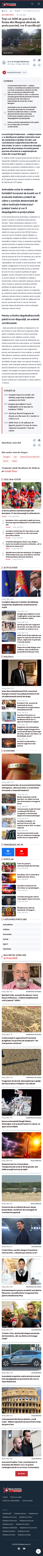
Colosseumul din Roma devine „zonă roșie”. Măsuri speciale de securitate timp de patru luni (21, 1422)
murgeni (6, 457)
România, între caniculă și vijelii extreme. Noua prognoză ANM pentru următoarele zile (23, 522)
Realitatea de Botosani (27, 1521)
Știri (11, 11)
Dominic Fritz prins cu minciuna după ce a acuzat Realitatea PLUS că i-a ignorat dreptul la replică (28, 718)
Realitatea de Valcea (25, 1517)
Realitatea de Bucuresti (10, 1521)
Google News (11, 471)
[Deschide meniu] (38, 4)
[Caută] (32, 4)
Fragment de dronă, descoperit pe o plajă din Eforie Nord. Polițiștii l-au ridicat (21, 1082)
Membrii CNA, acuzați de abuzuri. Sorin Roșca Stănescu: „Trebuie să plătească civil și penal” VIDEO (20, 998)
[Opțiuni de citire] (38, 1551)
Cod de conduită (27, 1501)
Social (4, 516)
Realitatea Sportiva (20, 1513)
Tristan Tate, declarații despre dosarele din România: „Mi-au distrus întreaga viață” (20, 1336)
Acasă (5, 11)
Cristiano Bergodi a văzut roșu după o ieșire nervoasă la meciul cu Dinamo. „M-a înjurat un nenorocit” (23, 544)
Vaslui (14, 461)
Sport (8, 549)
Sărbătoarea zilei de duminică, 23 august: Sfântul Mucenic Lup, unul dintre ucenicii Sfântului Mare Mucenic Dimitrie (23, 554)
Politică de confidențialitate (11, 1501)
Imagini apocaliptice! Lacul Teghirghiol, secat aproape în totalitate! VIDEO (20, 407)
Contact (5, 1497)
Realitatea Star (33, 1513)
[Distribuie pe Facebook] (39, 60)
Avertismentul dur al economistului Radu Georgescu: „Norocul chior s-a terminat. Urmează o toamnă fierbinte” (21, 788)
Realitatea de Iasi (8, 1524)
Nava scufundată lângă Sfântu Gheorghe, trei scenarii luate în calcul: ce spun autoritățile (21, 1124)
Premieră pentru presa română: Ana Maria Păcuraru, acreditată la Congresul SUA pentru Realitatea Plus (21, 1293)
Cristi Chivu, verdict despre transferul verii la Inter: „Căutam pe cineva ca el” (20, 1251)
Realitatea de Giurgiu (24, 1535)
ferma (5, 461)
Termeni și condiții (16, 1497)
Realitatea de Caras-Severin (28, 1528)
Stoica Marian (36, 1161)
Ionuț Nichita (36, 1247)
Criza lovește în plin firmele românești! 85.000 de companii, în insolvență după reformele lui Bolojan (28, 812)
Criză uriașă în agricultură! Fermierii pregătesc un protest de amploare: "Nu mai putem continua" (20, 1041)
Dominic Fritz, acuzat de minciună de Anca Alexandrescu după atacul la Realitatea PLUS (28, 706)
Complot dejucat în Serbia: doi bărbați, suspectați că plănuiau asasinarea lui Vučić (21, 397)
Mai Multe (21, 1474)
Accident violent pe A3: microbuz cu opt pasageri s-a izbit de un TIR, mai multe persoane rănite (22, 533)
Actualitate (17, 11)
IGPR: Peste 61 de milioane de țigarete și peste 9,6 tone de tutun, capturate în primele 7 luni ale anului (23, 426)
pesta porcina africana (30, 457)
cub (15, 457)
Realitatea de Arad (23, 1531)
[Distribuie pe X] (39, 65)
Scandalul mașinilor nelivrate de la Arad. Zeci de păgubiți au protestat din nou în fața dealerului (21, 1379)
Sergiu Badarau (21, 61)
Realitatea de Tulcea (9, 1535)
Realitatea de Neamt (9, 1531)
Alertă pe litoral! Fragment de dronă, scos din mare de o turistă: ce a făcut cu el (24, 416)
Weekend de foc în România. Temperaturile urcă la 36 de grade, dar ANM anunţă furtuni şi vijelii (20, 1167)
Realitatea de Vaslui (33, 992)
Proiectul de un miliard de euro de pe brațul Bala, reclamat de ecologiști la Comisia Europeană (19, 1210)
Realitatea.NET (7, 1513)
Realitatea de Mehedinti (10, 1528)
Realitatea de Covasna (10, 1517)
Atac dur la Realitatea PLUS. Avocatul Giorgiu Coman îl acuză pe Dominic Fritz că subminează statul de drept (20, 694)
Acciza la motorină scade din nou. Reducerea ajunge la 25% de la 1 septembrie (28, 835)
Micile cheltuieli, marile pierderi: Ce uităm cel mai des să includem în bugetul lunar (28, 800)
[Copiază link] (34, 60)
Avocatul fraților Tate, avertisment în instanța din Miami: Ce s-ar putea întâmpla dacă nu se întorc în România (20, 1465)
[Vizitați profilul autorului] (4, 62)
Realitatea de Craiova (22, 1524)
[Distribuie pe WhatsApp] (34, 65)
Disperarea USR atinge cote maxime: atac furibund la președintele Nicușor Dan (28, 649)
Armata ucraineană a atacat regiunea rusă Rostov (26, 743)
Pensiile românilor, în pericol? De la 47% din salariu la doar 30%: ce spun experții (29, 824)
